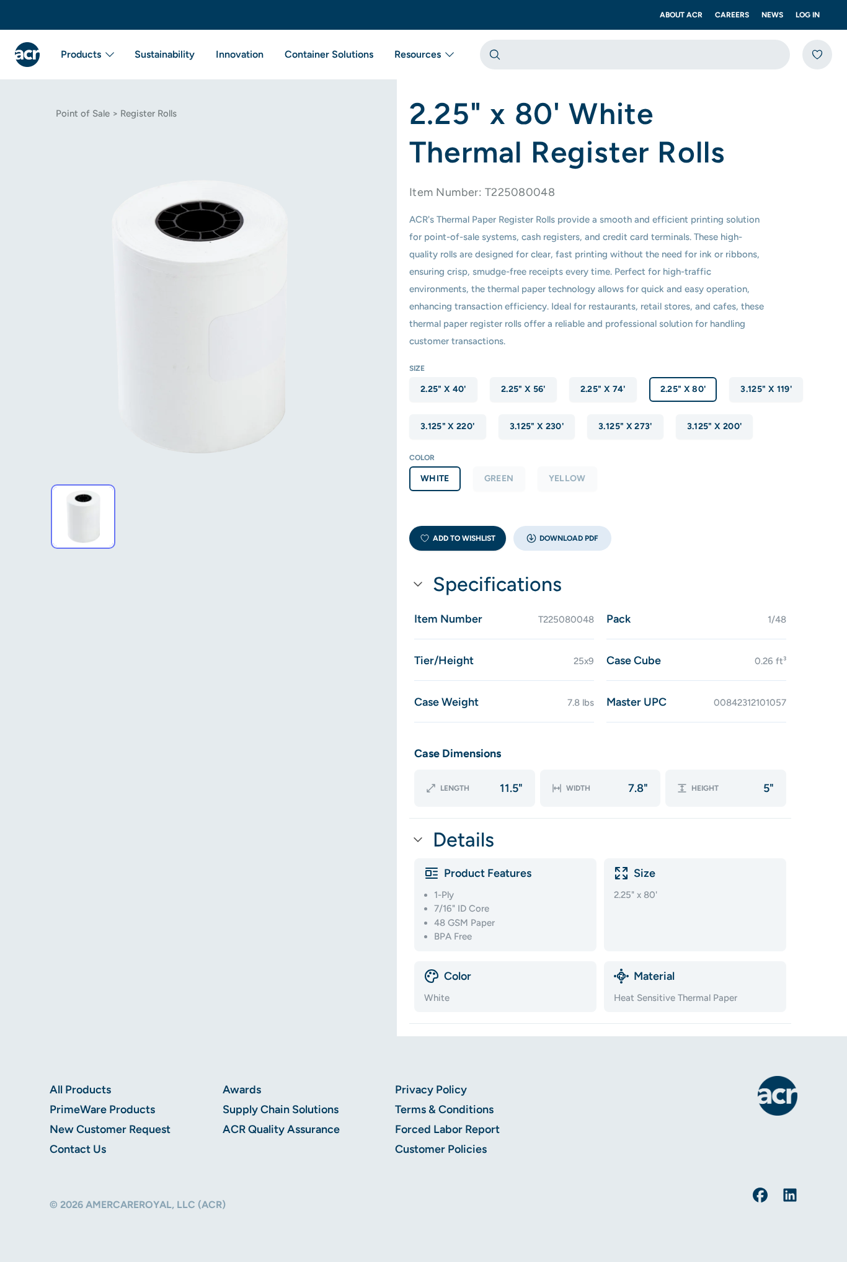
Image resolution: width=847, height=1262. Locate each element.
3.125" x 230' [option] (537, 426)
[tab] (83, 516)
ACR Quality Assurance (281, 1129)
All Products (80, 1089)
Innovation (240, 54)
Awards (242, 1089)
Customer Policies (441, 1149)
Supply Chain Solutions (281, 1109)
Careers (732, 15)
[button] (562, 538)
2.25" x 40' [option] (443, 389)
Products (81, 54)
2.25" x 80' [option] (683, 389)
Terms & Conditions (444, 1109)
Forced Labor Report (447, 1129)
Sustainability (165, 54)
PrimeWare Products (102, 1109)
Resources (417, 54)
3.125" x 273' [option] (625, 426)
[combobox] (635, 54)
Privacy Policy (431, 1089)
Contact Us (78, 1149)
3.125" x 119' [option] (766, 389)
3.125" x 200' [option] (714, 426)
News (772, 15)
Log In (808, 15)
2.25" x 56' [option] (523, 389)
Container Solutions (329, 54)
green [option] (499, 478)
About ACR (681, 15)
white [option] (435, 478)
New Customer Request (110, 1129)
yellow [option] (567, 478)
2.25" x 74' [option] (603, 389)
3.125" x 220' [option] (447, 426)
